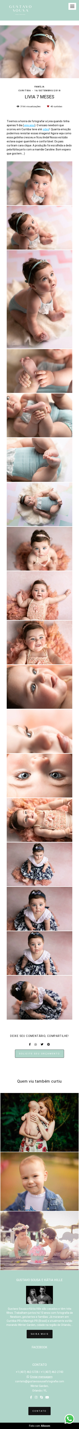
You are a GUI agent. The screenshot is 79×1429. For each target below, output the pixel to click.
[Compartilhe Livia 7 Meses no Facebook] (30, 1044)
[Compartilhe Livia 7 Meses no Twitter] (42, 1044)
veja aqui (29, 125)
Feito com (39, 1425)
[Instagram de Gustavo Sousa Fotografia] (36, 1397)
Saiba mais (40, 1334)
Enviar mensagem (41, 1376)
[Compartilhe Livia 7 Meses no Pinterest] (48, 1044)
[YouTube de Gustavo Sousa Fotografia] (47, 1397)
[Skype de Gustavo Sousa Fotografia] (41, 1397)
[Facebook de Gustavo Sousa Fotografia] (31, 1397)
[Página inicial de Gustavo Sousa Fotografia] (20, 10)
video (46, 129)
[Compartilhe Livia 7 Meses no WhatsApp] (36, 1044)
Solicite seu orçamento (39, 1053)
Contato (39, 1411)
